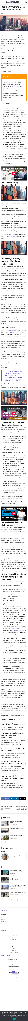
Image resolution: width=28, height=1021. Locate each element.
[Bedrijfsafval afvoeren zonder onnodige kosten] (5, 880)
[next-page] (5, 842)
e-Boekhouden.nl (17, 86)
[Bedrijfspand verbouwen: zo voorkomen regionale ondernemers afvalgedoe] (5, 872)
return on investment (12, 332)
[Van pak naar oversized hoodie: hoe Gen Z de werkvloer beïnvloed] (5, 894)
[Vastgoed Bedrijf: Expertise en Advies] (5, 823)
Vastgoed (3, 851)
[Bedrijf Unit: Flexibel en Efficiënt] (5, 830)
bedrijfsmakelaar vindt (17, 566)
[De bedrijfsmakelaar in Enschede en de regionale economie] (5, 887)
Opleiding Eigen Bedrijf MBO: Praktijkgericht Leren (6, 808)
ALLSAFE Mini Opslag (16, 630)
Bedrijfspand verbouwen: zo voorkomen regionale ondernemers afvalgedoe (18, 872)
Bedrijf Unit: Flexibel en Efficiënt (17, 828)
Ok (14, 1018)
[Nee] (26, 1016)
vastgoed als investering (18, 384)
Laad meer (13, 899)
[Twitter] (17, 977)
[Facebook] (11, 977)
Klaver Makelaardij (19, 538)
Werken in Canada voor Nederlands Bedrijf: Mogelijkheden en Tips (21, 808)
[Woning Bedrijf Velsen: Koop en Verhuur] (5, 837)
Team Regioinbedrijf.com (16, 856)
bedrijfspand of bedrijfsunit (19, 570)
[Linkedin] (14, 977)
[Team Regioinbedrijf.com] (5, 856)
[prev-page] (2, 842)
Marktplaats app (17, 547)
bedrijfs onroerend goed (13, 236)
